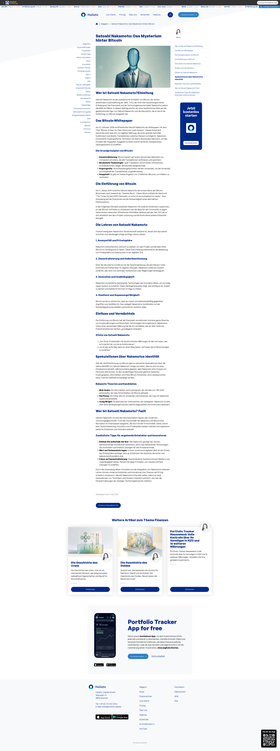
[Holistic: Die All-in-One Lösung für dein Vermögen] (97, 24)
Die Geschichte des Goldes (133, 564)
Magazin (143, 687)
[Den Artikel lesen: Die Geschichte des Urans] (90, 541)
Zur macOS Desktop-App (267, 3)
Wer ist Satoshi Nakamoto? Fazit (187, 88)
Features (157, 14)
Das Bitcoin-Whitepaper (184, 50)
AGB (176, 696)
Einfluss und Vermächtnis (184, 68)
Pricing (122, 14)
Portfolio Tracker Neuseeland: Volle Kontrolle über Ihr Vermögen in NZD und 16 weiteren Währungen (184, 539)
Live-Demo (111, 14)
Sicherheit (145, 14)
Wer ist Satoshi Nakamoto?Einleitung (189, 46)
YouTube (143, 729)
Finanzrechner (145, 696)
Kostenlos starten (187, 15)
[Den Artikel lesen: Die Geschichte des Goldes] (140, 541)
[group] (191, 126)
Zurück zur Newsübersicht (108, 505)
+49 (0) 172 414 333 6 (270, 7)
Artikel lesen (90, 589)
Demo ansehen (158, 656)
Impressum (179, 687)
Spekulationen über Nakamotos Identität (189, 78)
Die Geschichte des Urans (84, 564)
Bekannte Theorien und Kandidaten (188, 84)
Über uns (133, 14)
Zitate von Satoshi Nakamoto (186, 72)
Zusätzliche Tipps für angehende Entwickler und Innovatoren (187, 93)
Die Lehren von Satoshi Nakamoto (188, 64)
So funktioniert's (146, 724)
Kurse (141, 691)
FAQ (176, 701)
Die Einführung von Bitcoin (185, 59)
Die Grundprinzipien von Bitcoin (187, 55)
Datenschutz (180, 691)
